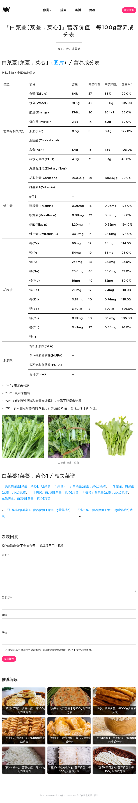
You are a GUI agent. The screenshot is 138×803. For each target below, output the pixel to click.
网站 (4, 632)
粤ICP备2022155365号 (67, 795)
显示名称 (7, 597)
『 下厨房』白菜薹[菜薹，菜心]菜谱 (53, 492)
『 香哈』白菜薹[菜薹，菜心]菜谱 (104, 492)
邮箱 (4, 615)
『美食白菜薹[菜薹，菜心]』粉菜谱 (26, 486)
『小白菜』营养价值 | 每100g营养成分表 (105, 510)
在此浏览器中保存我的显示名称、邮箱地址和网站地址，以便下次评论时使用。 (49, 650)
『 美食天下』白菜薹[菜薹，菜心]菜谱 (79, 486)
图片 (59, 62)
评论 (5, 555)
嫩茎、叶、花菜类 (69, 49)
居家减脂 (129, 10)
